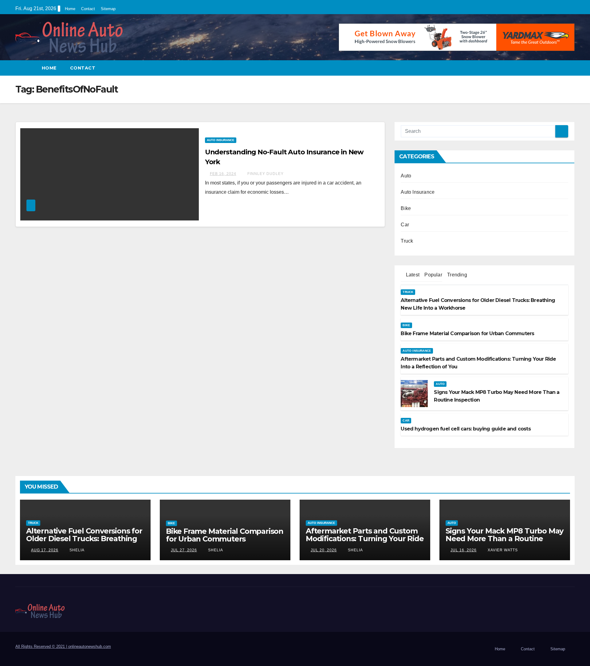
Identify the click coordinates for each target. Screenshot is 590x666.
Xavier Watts (502, 550)
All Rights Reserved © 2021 (41, 646)
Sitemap (108, 8)
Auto (406, 175)
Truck (407, 241)
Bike (406, 208)
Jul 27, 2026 (184, 550)
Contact (88, 8)
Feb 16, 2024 (223, 174)
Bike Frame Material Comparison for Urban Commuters (224, 535)
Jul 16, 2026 (463, 550)
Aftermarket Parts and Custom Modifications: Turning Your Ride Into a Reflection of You (365, 538)
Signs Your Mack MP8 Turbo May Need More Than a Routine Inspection (504, 538)
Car (405, 224)
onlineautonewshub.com (89, 646)
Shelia (76, 550)
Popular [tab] (432, 274)
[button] (570, 67)
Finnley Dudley (265, 174)
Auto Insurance (220, 140)
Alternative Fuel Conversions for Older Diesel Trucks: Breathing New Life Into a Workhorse (84, 538)
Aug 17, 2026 (44, 550)
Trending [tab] (456, 274)
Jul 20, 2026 (324, 550)
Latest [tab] (412, 274)
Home (70, 8)
